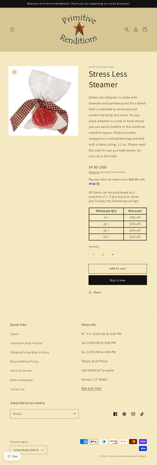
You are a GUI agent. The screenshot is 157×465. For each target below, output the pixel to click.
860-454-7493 (91, 388)
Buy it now (118, 280)
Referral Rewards (21, 380)
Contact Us (17, 389)
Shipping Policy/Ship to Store (29, 352)
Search (14, 334)
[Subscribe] (74, 413)
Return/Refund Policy (24, 361)
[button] (12, 29)
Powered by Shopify (137, 456)
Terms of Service (21, 370)
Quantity (94, 246)
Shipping (94, 171)
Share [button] (97, 292)
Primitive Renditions (117, 456)
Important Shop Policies (26, 343)
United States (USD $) (25, 450)
